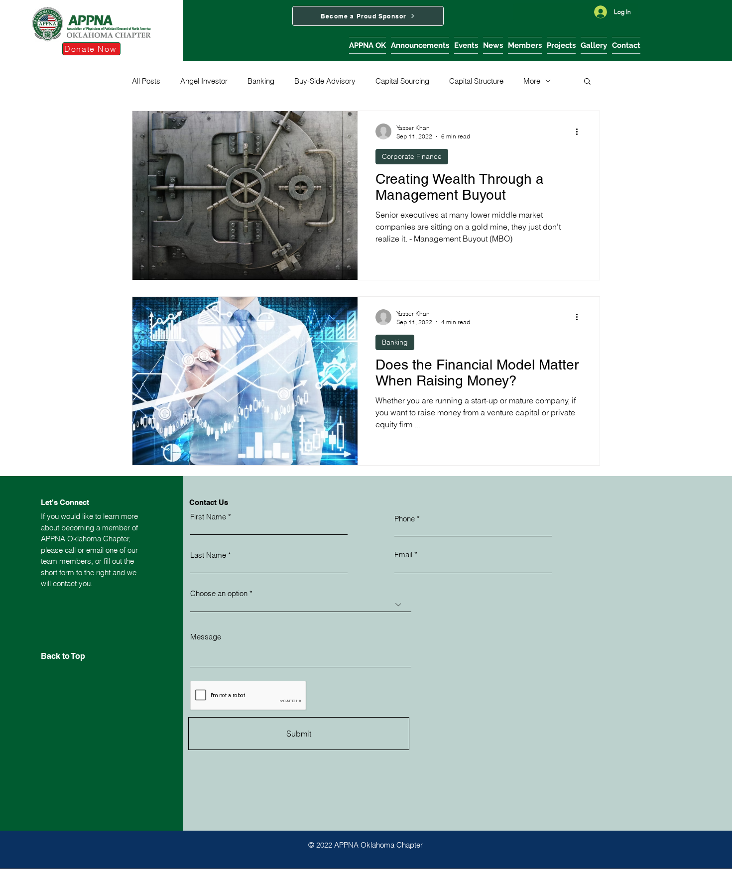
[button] (367, 45)
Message (205, 636)
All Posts (146, 81)
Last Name (208, 555)
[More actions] (580, 131)
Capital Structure (476, 81)
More (531, 81)
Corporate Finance (412, 156)
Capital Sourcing (402, 81)
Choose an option (218, 593)
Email (403, 554)
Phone (404, 518)
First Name (208, 516)
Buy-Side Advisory (325, 81)
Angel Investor (204, 81)
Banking (260, 81)
